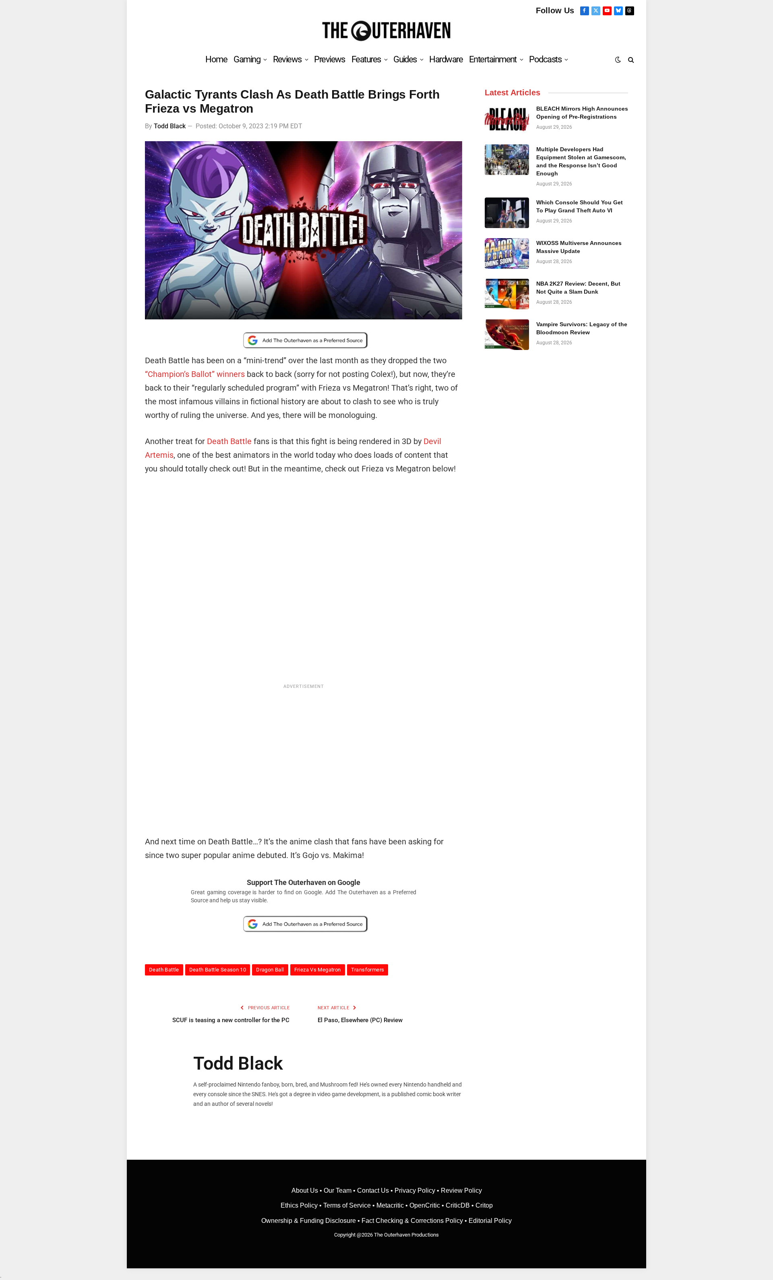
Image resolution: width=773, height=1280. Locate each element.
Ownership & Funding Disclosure (309, 1220)
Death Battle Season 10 (217, 970)
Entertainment (493, 59)
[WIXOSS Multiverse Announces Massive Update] (507, 253)
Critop (484, 1205)
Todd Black (170, 126)
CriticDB (458, 1205)
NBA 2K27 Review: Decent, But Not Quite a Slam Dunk (578, 287)
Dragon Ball (270, 970)
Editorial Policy (490, 1220)
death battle (164, 970)
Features (366, 59)
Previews (329, 59)
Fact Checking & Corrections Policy (412, 1220)
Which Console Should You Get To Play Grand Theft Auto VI (579, 206)
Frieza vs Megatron (317, 970)
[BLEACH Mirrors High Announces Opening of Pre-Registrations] (507, 119)
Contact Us (373, 1190)
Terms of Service (347, 1205)
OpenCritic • (427, 1205)
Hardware (446, 59)
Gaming (247, 59)
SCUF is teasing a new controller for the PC (230, 1020)
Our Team (337, 1190)
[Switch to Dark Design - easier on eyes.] (618, 59)
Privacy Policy (415, 1190)
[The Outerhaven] (386, 31)
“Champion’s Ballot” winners (195, 374)
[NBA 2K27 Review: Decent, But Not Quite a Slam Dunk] (507, 294)
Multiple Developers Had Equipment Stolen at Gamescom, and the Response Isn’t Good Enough (581, 161)
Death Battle (229, 441)
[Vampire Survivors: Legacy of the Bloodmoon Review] (507, 334)
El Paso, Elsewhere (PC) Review (360, 1020)
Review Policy (461, 1190)
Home (216, 59)
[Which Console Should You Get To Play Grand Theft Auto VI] (507, 213)
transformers (367, 970)
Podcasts (545, 59)
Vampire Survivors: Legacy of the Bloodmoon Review (581, 328)
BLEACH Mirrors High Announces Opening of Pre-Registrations (582, 112)
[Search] (630, 59)
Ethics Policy (300, 1205)
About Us (305, 1190)
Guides (405, 59)
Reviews (287, 59)
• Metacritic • (390, 1205)
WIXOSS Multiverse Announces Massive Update (579, 247)
